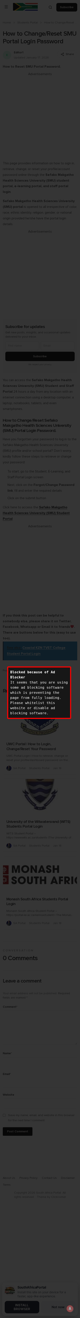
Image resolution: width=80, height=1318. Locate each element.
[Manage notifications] (70, 1308)
